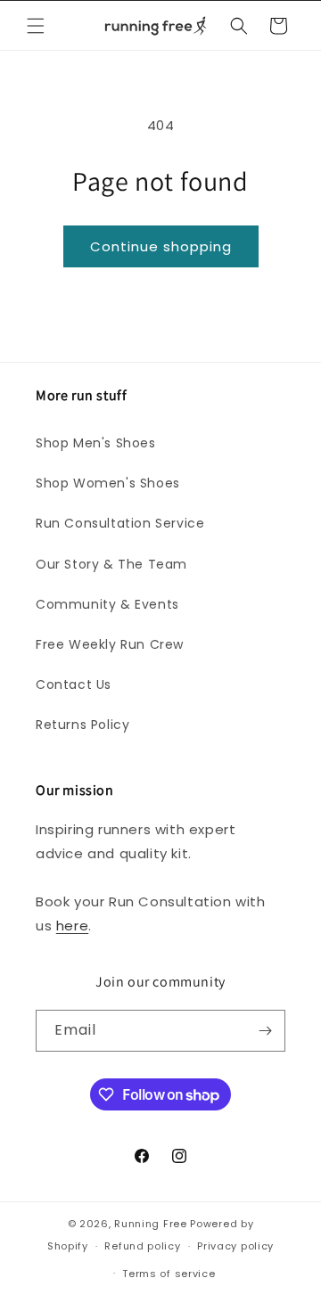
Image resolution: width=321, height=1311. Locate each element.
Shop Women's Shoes (108, 483)
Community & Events (107, 604)
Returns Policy (82, 724)
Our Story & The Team (111, 564)
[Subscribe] (264, 1031)
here (72, 925)
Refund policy (142, 1246)
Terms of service (168, 1273)
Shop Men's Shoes (96, 443)
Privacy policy (235, 1246)
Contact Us (73, 684)
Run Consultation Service (120, 523)
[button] (35, 25)
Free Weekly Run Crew (110, 644)
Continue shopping (161, 246)
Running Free (150, 1224)
